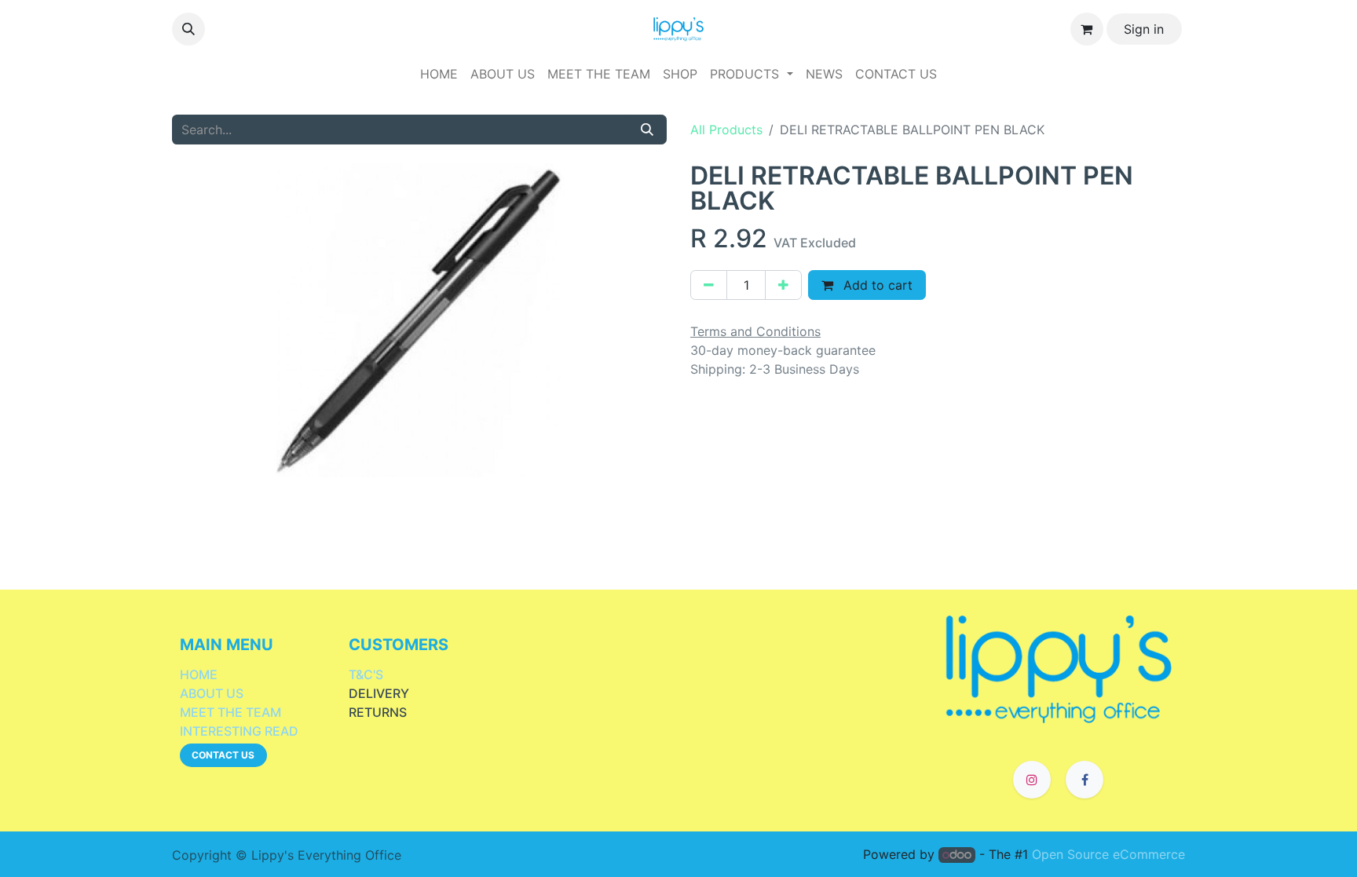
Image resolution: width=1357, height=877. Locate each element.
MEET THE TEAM (230, 712)
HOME (199, 674)
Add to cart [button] (876, 285)
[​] (1059, 667)
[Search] (647, 129)
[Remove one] (708, 285)
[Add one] (783, 285)
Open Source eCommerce (1108, 854)
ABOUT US (211, 693)
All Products (726, 129)
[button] (188, 29)
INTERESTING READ (239, 731)
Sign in (1144, 29)
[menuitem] (439, 74)
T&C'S (366, 674)
